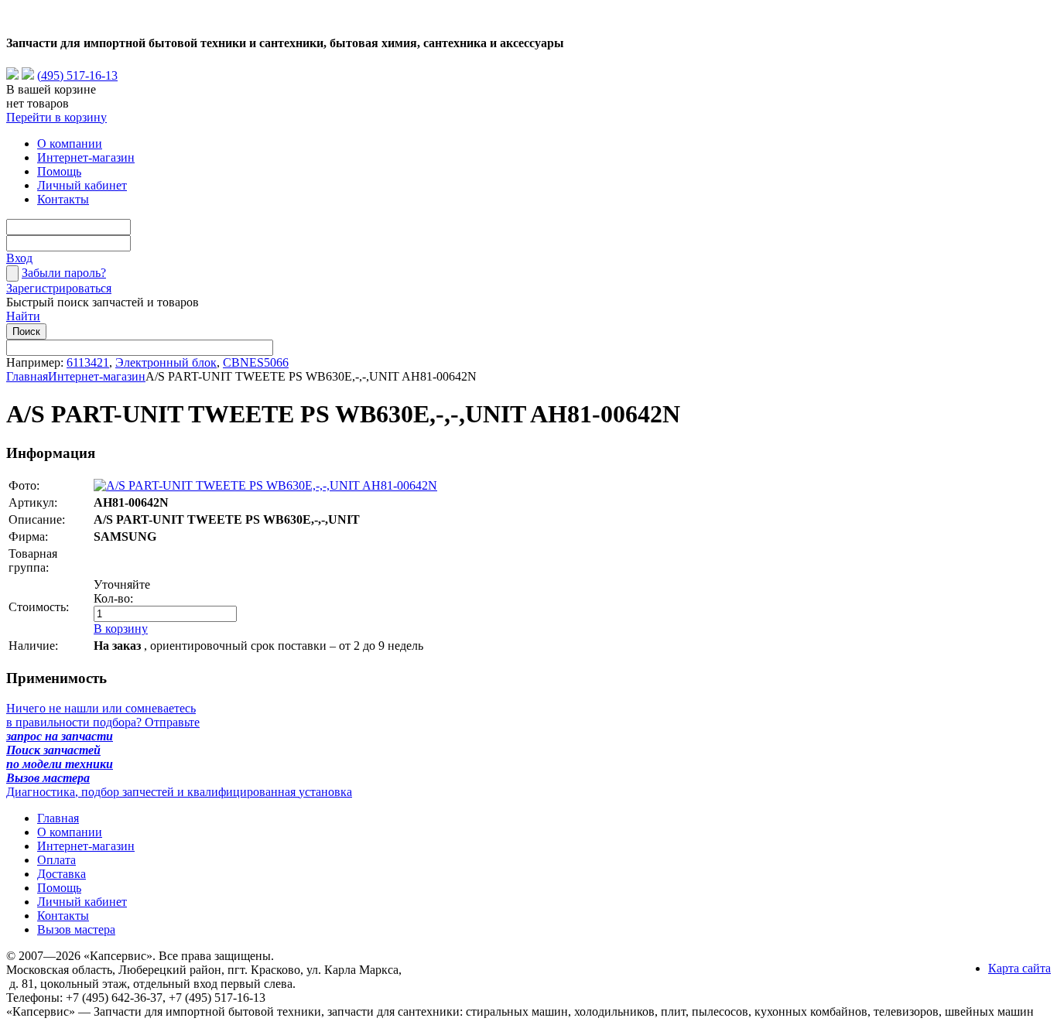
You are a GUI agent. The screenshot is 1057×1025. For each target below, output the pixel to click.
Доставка (61, 873)
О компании (69, 143)
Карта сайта (1019, 968)
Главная (27, 376)
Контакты (63, 199)
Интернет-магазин (86, 157)
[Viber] (28, 75)
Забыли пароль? (64, 272)
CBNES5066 (256, 362)
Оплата (56, 859)
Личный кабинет (82, 185)
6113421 (88, 362)
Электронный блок (166, 362)
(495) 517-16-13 (77, 75)
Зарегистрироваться (58, 288)
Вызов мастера (76, 929)
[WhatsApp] (12, 75)
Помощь (59, 171)
